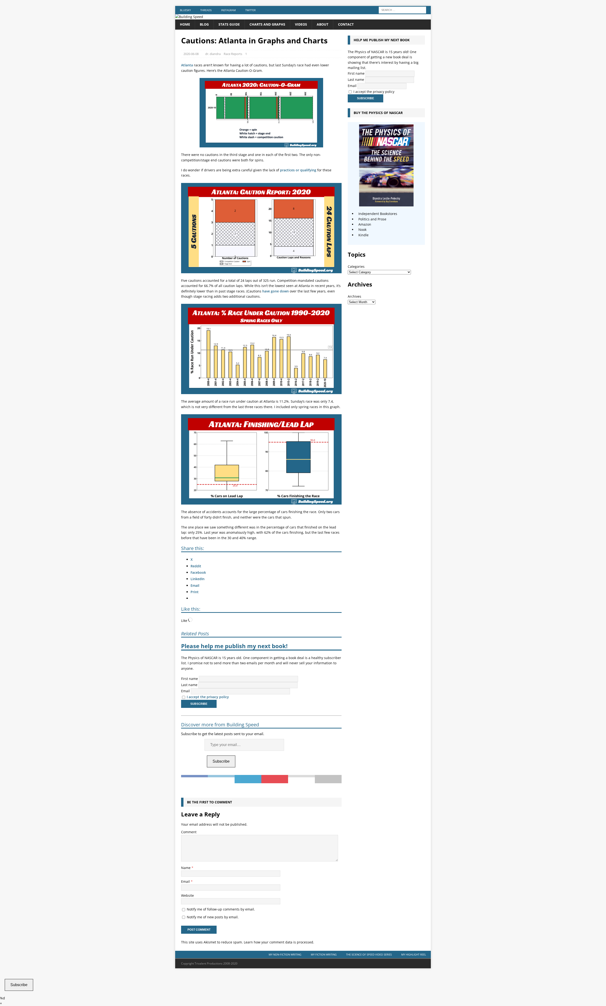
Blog (204, 24)
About (322, 24)
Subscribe (221, 761)
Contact (346, 24)
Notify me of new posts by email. (213, 917)
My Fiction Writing (324, 954)
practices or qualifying (298, 170)
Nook (362, 229)
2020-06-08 (191, 54)
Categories (356, 266)
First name (189, 678)
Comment (188, 832)
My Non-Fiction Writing (285, 954)
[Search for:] (402, 9)
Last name (189, 685)
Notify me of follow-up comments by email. (221, 909)
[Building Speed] (189, 16)
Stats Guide (229, 24)
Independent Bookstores (377, 213)
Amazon (364, 224)
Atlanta (187, 65)
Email (185, 691)
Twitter (250, 10)
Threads (206, 10)
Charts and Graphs (267, 24)
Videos (301, 24)
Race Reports (233, 54)
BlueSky (185, 10)
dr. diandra (213, 54)
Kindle (363, 235)
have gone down (275, 291)
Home (185, 24)
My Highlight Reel (413, 954)
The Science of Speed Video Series (369, 954)
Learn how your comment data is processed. (279, 942)
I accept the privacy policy (208, 697)
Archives (354, 296)
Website (187, 895)
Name (186, 867)
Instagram (228, 10)
